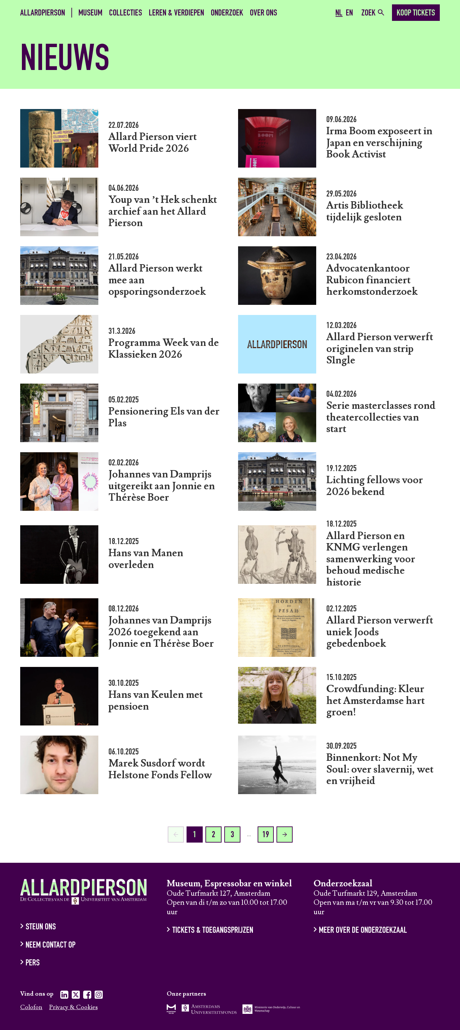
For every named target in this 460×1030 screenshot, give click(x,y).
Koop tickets (416, 13)
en (349, 13)
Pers (33, 963)
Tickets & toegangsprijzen (212, 931)
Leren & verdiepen (176, 13)
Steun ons (41, 927)
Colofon (31, 1007)
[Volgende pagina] (284, 834)
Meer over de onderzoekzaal (363, 931)
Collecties (125, 13)
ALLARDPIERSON (42, 13)
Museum (90, 13)
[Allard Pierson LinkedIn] (64, 996)
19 (265, 835)
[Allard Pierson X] (76, 996)
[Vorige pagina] (176, 834)
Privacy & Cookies (73, 1007)
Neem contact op (50, 945)
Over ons (263, 13)
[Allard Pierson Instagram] (99, 996)
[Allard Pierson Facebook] (87, 996)
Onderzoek (227, 13)
